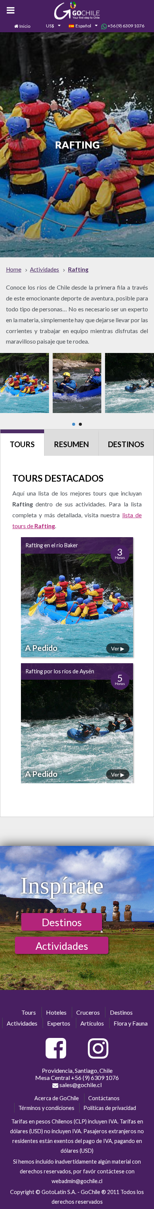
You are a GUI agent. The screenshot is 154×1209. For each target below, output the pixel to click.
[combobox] (49, 26)
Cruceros (88, 1012)
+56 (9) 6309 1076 (125, 26)
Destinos (126, 444)
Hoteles (56, 1012)
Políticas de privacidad (109, 1108)
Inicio (24, 26)
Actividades (62, 946)
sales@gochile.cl (80, 1084)
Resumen (71, 444)
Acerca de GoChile (56, 1098)
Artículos (92, 1023)
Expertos (58, 1023)
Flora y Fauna (131, 1023)
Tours (22, 444)
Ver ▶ (117, 648)
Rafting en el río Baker (51, 545)
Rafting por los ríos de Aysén (59, 671)
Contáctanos (104, 1098)
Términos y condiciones (46, 1108)
